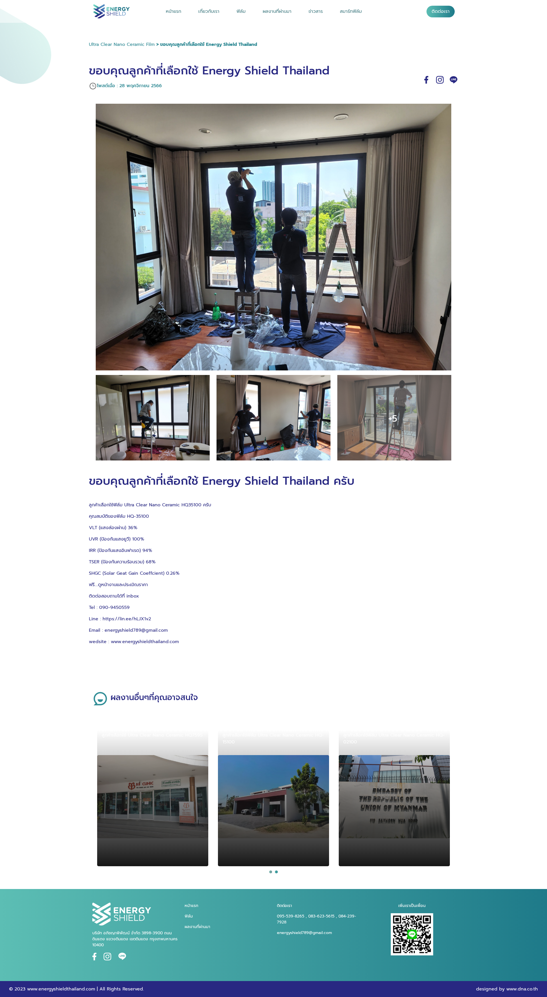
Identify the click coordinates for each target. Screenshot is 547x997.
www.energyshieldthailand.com (145, 641)
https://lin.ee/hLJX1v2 (127, 618)
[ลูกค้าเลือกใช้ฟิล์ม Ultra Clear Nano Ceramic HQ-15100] (273, 797)
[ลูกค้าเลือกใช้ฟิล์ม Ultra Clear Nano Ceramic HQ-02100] (394, 797)
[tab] (271, 872)
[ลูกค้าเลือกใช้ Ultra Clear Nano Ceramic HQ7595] (152, 797)
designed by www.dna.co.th (507, 989)
